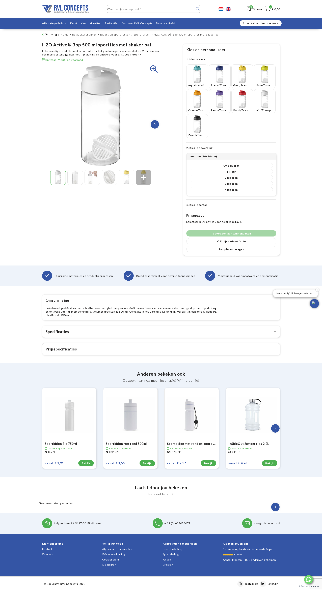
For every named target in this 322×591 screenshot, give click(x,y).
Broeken (168, 564)
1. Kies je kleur (195, 59)
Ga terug (51, 34)
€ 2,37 (176, 463)
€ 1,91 (54, 463)
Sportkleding (171, 554)
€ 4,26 (237, 463)
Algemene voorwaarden (117, 548)
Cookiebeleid (110, 559)
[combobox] (149, 9)
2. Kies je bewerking (199, 147)
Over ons (48, 554)
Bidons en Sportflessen (115, 34)
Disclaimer (109, 564)
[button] (308, 579)
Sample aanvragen (231, 249)
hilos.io (314, 586)
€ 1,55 (115, 463)
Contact (47, 548)
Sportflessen (142, 34)
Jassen (167, 559)
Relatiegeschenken (84, 34)
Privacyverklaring (113, 554)
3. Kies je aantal (196, 204)
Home (65, 34)
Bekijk (86, 463)
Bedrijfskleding (172, 548)
